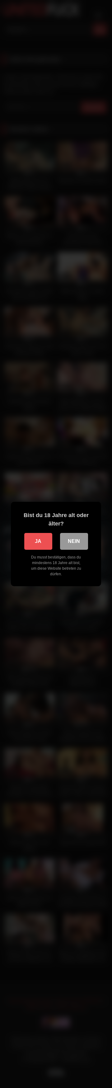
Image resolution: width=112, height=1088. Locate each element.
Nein (74, 541)
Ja (38, 541)
